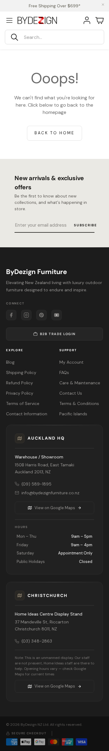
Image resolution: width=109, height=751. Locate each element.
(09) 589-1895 (36, 484)
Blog (10, 362)
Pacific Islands (73, 414)
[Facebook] (11, 315)
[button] (54, 37)
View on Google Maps (55, 507)
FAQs (64, 372)
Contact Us (70, 393)
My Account (71, 362)
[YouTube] (56, 315)
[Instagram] (26, 315)
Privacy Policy (19, 393)
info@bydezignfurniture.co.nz (50, 493)
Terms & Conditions (79, 403)
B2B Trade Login (58, 334)
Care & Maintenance (79, 383)
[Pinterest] (41, 315)
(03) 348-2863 (36, 641)
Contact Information (26, 414)
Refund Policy (19, 383)
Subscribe (85, 225)
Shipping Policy (21, 372)
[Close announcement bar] (102, 4)
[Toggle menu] (9, 20)
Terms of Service (22, 403)
